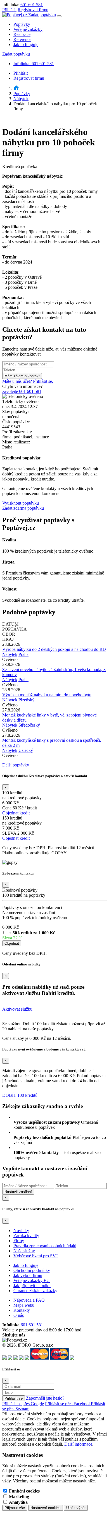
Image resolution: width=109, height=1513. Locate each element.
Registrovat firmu (33, 9)
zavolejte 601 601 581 (21, 391)
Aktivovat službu (17, 1009)
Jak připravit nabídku (32, 1285)
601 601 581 (31, 4)
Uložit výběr (76, 1508)
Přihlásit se (13, 1398)
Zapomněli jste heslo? (45, 1398)
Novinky (21, 1230)
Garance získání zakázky (35, 1290)
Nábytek (21, 98)
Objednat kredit (16, 813)
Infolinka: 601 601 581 (33, 63)
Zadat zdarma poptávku (23, 508)
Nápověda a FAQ (29, 1300)
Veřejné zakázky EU (31, 1280)
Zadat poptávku (42, 14)
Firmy (18, 1240)
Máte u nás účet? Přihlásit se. (27, 381)
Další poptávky (15, 765)
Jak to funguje (25, 44)
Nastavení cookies (45, 1508)
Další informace (78, 1444)
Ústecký (25, 750)
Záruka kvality (26, 1235)
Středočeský (29, 725)
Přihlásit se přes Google (23, 1403)
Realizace (21, 34)
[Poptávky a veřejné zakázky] (16, 88)
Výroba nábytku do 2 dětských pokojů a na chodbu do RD (54, 649)
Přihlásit (9, 9)
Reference (22, 39)
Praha (23, 654)
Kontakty (21, 1310)
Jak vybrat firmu (27, 1275)
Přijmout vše (14, 1508)
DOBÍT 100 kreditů (19, 1095)
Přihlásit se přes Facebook (68, 1403)
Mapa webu (23, 1305)
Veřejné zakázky (27, 29)
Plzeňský (26, 699)
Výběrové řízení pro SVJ (35, 1255)
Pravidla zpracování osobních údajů (44, 1245)
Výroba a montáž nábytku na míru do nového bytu (46, 694)
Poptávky (21, 24)
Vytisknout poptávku (20, 503)
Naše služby (24, 1250)
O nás (18, 1315)
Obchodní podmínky (31, 1270)
